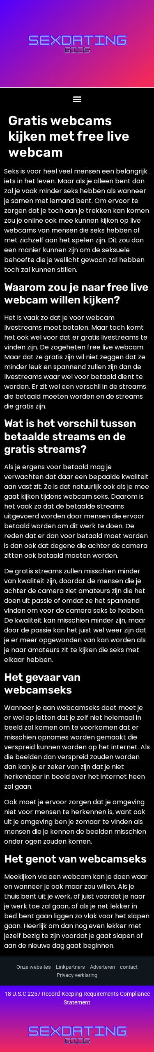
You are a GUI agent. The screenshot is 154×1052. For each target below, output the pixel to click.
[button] (77, 98)
